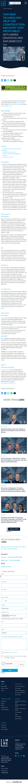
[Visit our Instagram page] (21, 756)
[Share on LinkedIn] (2, 80)
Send (10, 670)
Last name (3, 589)
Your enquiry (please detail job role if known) (11, 636)
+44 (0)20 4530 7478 (14, 557)
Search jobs (16, 3)
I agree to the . (10, 652)
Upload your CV (5, 612)
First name (4, 582)
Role (2, 621)
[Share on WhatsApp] (11, 80)
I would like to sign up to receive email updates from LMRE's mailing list (15, 657)
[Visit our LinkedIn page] (15, 756)
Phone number (5, 597)
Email (2, 574)
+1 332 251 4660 (14, 560)
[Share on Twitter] (8, 80)
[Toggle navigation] (25, 3)
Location (3, 605)
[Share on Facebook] (5, 80)
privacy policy (14, 652)
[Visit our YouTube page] (24, 756)
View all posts (14, 529)
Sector (3, 629)
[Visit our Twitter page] (18, 756)
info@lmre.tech (6, 566)
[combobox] (2, 601)
